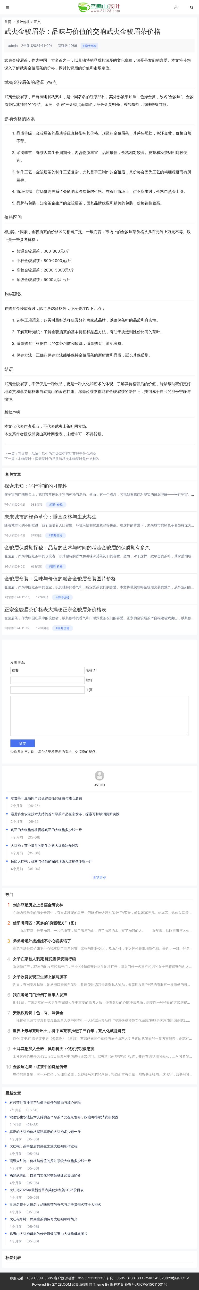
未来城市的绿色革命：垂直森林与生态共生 (50, 517)
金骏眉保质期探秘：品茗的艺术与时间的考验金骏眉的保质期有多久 (77, 548)
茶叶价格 (23, 22)
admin (99, 784)
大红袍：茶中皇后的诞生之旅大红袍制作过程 (45, 845)
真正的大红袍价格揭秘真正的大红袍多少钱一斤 (46, 830)
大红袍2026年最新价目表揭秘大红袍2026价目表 (46, 1190)
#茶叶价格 (89, 46)
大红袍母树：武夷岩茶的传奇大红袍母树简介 (43, 1219)
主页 (89, 690)
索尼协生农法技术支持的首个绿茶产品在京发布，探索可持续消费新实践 (65, 814)
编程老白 (117, 1284)
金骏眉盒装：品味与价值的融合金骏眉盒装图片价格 (60, 579)
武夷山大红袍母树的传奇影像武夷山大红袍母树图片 (48, 1233)
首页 (7, 22)
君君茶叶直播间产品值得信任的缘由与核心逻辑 (46, 798)
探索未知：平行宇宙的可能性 (35, 486)
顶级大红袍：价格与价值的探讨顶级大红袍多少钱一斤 (51, 861)
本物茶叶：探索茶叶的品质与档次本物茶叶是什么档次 (59, 459)
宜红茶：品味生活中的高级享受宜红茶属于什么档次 (57, 453)
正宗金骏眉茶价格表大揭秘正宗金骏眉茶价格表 (55, 609)
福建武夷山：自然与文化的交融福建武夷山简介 (45, 1175)
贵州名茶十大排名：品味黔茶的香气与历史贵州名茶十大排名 (55, 1204)
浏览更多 (99, 877)
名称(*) (91, 670)
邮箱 (89, 680)
